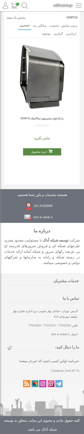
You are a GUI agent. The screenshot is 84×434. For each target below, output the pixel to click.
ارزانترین (71, 33)
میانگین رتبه (39, 25)
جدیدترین (25, 25)
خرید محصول (39, 151)
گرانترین (58, 33)
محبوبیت (54, 25)
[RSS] (26, 383)
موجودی (46, 33)
